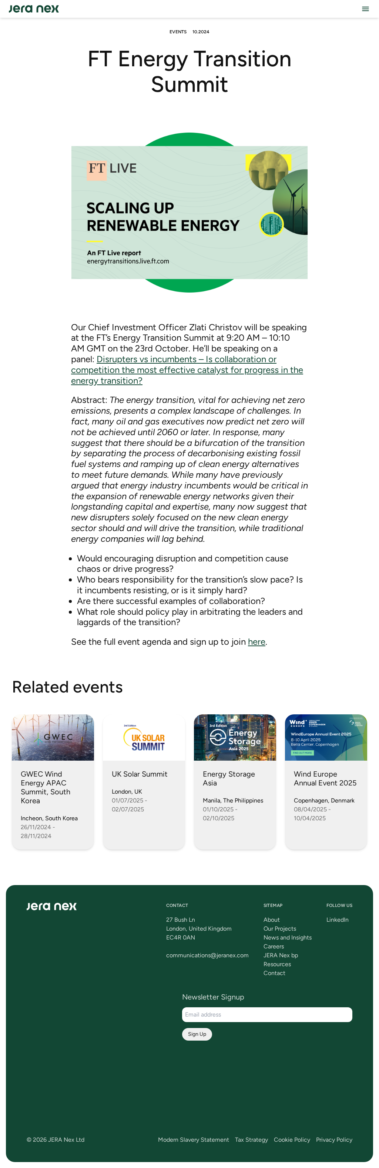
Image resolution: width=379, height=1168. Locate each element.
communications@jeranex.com (207, 955)
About (272, 919)
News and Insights (288, 937)
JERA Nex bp (281, 955)
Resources (277, 964)
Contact (274, 973)
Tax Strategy (251, 1139)
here (256, 641)
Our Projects (280, 928)
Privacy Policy (334, 1139)
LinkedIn (337, 919)
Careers (274, 946)
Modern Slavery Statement (193, 1139)
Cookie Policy (292, 1139)
